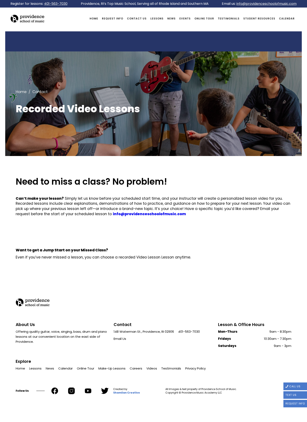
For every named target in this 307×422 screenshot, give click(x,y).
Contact (40, 91)
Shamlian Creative (126, 392)
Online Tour (204, 18)
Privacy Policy (195, 368)
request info (112, 18)
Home (94, 18)
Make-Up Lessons (112, 368)
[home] (49, 19)
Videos (151, 368)
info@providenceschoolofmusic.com (266, 3)
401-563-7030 (55, 3)
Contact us (137, 18)
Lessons (157, 18)
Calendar (287, 18)
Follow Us (22, 391)
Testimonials (229, 18)
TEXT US (291, 395)
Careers (136, 368)
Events (185, 18)
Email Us (120, 338)
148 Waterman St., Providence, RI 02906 (144, 331)
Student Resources (259, 18)
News (171, 18)
